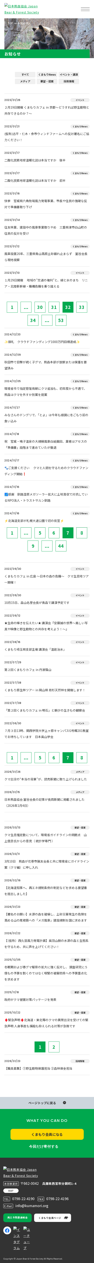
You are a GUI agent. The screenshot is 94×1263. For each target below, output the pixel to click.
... (26, 307)
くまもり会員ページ (49, 1218)
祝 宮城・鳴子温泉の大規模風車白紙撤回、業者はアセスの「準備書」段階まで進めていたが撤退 (45, 444)
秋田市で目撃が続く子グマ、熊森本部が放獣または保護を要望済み (45, 365)
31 (54, 307)
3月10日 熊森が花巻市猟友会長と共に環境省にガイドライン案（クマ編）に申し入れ (46, 864)
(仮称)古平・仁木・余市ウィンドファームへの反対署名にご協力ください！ (46, 137)
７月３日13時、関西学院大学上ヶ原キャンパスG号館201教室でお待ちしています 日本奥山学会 (46, 733)
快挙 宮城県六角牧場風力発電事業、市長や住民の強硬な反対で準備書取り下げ (45, 204)
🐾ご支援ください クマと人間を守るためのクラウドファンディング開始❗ (46, 471)
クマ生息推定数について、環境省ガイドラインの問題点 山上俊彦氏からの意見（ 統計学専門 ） (45, 838)
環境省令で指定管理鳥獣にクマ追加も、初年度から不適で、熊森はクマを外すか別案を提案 (45, 391)
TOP (10, 23)
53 (61, 320)
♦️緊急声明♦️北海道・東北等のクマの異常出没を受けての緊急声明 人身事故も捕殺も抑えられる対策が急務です (46, 1023)
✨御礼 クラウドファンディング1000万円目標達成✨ (42, 342)
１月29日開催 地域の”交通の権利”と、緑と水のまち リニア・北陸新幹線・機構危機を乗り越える (46, 283)
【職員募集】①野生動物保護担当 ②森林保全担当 (38, 1068)
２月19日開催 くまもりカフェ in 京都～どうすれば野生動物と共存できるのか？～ (46, 110)
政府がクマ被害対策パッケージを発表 (30, 999)
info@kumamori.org (31, 1205)
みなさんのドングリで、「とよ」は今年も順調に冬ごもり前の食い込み (46, 418)
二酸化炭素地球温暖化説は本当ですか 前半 (35, 180)
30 (40, 307)
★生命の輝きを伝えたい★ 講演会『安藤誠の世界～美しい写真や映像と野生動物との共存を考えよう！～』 (46, 626)
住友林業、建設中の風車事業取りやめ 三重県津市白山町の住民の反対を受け (45, 230)
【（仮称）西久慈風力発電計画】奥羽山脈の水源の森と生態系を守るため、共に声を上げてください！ (46, 943)
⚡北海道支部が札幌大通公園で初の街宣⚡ (34, 520)
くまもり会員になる (47, 1134)
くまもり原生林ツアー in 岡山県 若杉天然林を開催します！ (44, 690)
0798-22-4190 (23, 1198)
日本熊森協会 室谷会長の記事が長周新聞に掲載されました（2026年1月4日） (44, 802)
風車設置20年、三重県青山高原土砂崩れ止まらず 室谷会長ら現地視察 (45, 256)
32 (68, 307)
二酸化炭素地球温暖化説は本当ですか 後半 (35, 160)
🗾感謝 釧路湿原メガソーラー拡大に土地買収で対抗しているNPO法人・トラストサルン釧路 (46, 497)
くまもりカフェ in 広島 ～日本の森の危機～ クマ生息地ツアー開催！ (46, 579)
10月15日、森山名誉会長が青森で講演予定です (37, 602)
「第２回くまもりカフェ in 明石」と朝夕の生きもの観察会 (44, 710)
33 (82, 307)
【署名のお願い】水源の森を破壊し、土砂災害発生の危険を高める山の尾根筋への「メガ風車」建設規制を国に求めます (45, 917)
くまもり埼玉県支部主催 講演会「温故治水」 (35, 649)
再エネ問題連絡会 (17, 1217)
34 (33, 320)
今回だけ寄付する (43, 1146)
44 (61, 546)
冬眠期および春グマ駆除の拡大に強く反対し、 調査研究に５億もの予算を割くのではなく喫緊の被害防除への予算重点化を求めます (46, 973)
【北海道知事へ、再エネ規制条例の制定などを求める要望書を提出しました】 (45, 890)
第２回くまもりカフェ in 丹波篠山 (27, 669)
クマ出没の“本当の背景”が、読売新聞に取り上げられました (45, 779)
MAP (11, 1190)
